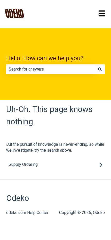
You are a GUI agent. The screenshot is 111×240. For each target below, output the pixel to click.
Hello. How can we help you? (44, 58)
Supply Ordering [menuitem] (23, 164)
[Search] (100, 69)
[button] (101, 165)
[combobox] (50, 69)
